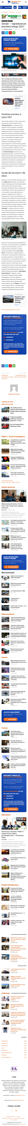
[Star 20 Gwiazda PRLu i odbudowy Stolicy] (5, 426)
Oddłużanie (12, 719)
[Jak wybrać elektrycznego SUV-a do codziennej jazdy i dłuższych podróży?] (5, 627)
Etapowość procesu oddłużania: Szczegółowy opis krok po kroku (18, 1029)
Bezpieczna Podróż (8, 29)
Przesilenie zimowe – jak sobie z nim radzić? (20, 376)
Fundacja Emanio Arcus (7, 1118)
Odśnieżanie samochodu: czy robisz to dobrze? (8, 377)
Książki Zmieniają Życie (10, 885)
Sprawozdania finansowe (19, 1118)
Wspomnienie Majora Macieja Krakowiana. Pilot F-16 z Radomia (18, 693)
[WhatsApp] (13, 32)
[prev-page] (3, 432)
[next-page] (5, 432)
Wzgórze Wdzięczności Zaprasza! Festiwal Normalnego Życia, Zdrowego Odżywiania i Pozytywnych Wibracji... (18, 876)
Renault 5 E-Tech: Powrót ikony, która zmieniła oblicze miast (18, 643)
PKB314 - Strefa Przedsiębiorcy (13, 437)
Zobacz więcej (23, 1124)
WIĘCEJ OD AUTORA (7, 404)
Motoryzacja (12, 12)
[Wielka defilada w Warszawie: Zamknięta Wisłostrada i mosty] (5, 662)
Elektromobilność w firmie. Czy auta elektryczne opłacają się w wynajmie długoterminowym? (18, 635)
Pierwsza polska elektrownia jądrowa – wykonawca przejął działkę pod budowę (18, 466)
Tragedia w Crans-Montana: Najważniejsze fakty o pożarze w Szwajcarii (18, 677)
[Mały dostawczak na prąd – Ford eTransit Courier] (5, 651)
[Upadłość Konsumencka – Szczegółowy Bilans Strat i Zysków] (5, 1006)
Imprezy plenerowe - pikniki (7, 828)
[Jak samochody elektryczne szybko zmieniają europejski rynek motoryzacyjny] (5, 619)
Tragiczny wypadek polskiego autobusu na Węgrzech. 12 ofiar (17, 418)
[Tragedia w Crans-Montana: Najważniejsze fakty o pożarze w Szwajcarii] (5, 678)
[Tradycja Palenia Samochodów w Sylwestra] (5, 686)
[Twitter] (6, 32)
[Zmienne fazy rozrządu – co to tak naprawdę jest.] (5, 608)
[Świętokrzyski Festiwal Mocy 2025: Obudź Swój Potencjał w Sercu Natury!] (5, 867)
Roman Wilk (4, 839)
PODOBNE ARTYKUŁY (8, 402)
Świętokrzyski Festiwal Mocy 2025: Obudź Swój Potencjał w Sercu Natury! (18, 867)
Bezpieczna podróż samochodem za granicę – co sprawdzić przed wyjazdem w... (18, 750)
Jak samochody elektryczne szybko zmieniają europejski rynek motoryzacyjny (18, 619)
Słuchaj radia (13, 49)
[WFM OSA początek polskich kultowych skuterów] (5, 585)
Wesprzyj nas (12, 351)
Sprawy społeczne (8, 487)
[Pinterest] (10, 32)
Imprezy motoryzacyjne (7, 480)
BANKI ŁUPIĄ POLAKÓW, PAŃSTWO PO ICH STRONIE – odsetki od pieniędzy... (18, 451)
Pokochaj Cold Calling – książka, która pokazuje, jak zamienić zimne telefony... (17, 890)
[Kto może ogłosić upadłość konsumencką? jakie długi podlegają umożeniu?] (5, 1022)
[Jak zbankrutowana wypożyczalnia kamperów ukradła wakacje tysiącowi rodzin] (5, 409)
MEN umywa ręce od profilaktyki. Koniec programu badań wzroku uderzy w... (18, 537)
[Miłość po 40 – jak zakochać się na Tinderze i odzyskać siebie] (5, 907)
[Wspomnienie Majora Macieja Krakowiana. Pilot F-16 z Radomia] (5, 693)
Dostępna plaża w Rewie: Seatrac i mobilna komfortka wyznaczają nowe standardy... (18, 530)
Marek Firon (4, 509)
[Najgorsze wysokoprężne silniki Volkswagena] (5, 578)
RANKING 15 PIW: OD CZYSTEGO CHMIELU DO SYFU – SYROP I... (18, 978)
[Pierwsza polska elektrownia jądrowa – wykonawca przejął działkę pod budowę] (5, 466)
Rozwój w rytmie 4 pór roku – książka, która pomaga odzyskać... (18, 922)
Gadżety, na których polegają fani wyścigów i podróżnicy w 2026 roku (18, 765)
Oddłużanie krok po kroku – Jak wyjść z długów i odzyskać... (17, 998)
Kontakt (18, 1116)
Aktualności (18, 12)
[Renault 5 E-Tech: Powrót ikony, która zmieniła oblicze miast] (5, 643)
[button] (2, 2)
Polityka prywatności (11, 1116)
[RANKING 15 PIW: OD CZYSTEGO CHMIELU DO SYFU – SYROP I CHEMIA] (5, 978)
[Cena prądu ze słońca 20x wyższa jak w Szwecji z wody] (5, 474)
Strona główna (5, 12)
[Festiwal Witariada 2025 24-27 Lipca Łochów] (5, 859)
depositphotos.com (20, 1095)
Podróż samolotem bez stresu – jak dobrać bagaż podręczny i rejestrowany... (18, 758)
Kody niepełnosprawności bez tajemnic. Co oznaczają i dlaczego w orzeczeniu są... (18, 522)
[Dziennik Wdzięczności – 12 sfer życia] (5, 915)
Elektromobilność (8, 614)
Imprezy (4, 657)
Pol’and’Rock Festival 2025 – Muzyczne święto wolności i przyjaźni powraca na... (18, 851)
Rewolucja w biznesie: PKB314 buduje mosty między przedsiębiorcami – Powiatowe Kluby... (13, 834)
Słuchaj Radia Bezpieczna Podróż (11, 309)
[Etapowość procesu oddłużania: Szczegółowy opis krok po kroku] (5, 1030)
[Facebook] (3, 32)
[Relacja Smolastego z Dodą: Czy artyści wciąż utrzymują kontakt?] (5, 670)
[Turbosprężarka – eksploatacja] (5, 600)
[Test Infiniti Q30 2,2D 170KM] (5, 593)
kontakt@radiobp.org (18, 1100)
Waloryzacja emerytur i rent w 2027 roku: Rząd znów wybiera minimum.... (12, 506)
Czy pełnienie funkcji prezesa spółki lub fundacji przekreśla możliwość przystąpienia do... (18, 1014)
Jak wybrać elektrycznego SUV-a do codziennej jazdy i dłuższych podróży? (18, 627)
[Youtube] (16, 1110)
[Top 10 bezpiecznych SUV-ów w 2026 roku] (5, 971)
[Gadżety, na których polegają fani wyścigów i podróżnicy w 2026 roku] (5, 766)
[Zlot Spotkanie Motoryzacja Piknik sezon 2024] (5, 986)
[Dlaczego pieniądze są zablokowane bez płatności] (5, 742)
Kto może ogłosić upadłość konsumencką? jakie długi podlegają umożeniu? (18, 1022)
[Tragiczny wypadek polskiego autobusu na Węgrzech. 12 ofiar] (5, 418)
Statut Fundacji (14, 1119)
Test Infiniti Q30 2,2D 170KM (18, 591)
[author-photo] (14, 392)
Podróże (5, 728)
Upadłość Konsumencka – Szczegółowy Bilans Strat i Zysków (17, 1006)
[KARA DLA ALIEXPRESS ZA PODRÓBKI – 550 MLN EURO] (5, 459)
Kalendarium (6, 815)
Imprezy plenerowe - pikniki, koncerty (11, 482)
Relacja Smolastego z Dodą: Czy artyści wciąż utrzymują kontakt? (18, 670)
